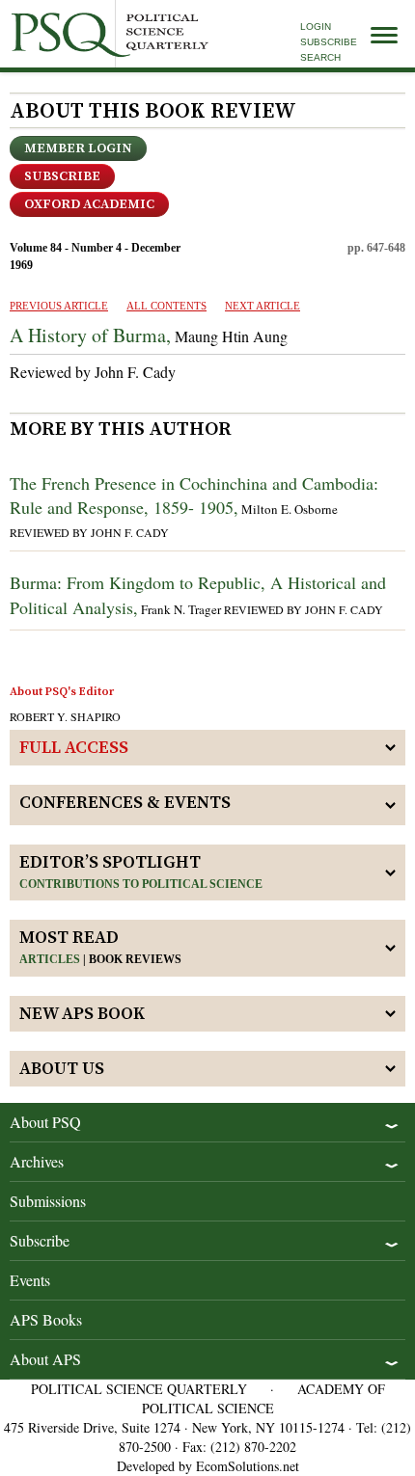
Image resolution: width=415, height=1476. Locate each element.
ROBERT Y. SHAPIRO (65, 716)
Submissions (48, 1201)
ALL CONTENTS (166, 305)
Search (320, 57)
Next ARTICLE (262, 305)
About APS (45, 1359)
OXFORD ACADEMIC (89, 204)
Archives (37, 1161)
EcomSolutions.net (247, 1466)
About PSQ (45, 1122)
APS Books (46, 1319)
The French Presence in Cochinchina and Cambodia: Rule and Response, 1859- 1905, (194, 495)
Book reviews (135, 959)
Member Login (78, 148)
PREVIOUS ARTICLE (59, 305)
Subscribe (328, 42)
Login (315, 26)
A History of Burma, (90, 335)
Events (30, 1280)
